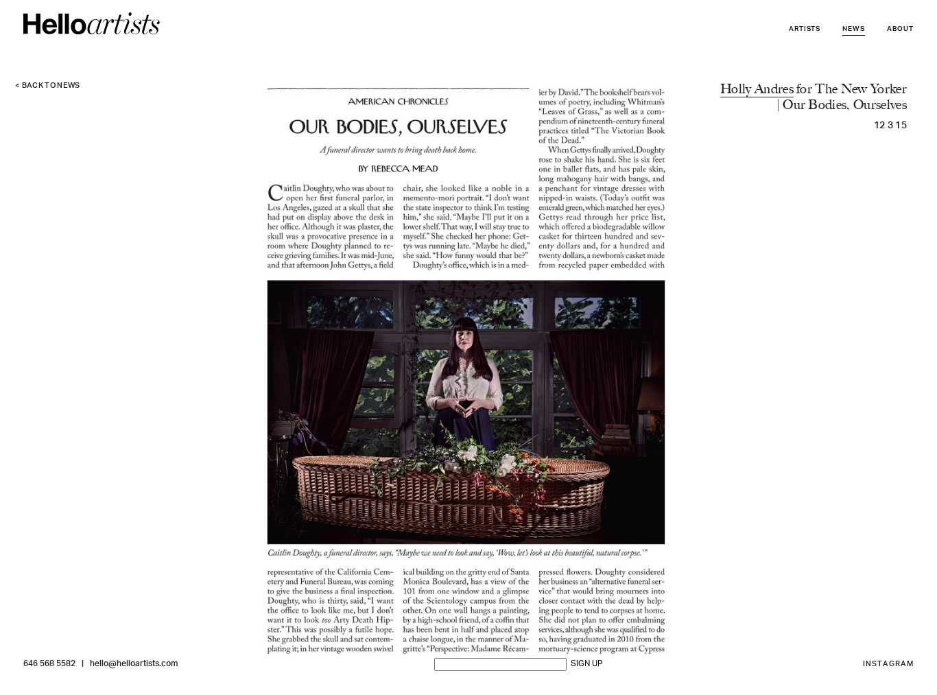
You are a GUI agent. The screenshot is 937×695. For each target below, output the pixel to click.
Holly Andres (757, 89)
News (853, 29)
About (900, 29)
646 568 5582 (49, 664)
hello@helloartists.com (134, 664)
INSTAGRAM (888, 664)
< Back (47, 86)
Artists (805, 29)
